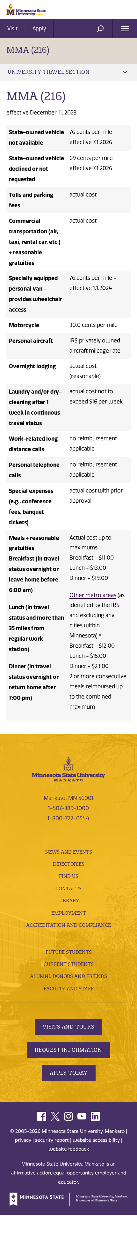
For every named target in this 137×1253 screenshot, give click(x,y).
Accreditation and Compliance (68, 925)
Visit (12, 28)
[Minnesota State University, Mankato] (68, 769)
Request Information (68, 1050)
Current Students (69, 964)
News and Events (68, 852)
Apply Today (69, 1073)
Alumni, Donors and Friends (68, 976)
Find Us (68, 876)
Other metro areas (92, 595)
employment (68, 913)
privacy (23, 1140)
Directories (68, 864)
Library (68, 901)
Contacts (68, 888)
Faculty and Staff (69, 989)
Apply (39, 28)
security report (52, 1140)
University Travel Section (49, 72)
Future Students (69, 952)
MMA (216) (27, 50)
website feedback (68, 1149)
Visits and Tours (68, 1026)
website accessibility (96, 1140)
